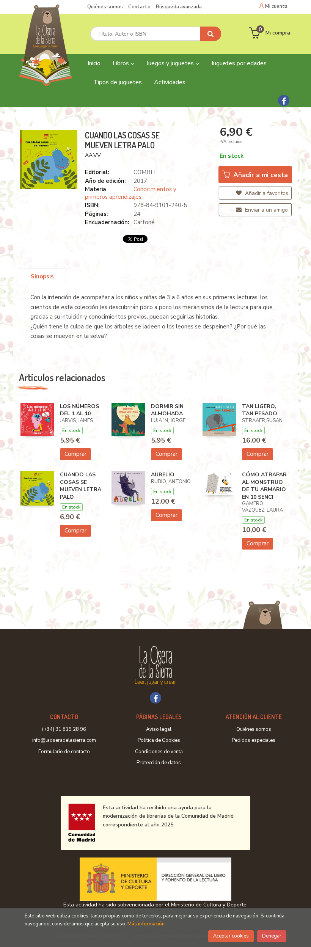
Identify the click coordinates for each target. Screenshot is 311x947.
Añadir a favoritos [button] (265, 193)
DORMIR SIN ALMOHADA (167, 410)
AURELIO (162, 474)
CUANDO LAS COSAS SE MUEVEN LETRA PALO (80, 486)
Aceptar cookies (231, 936)
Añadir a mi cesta (259, 174)
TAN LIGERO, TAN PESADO (259, 410)
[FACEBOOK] (283, 100)
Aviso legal (158, 729)
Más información (146, 923)
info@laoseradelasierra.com (64, 740)
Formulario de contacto (64, 751)
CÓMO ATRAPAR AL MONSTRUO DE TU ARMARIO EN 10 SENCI (264, 486)
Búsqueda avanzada (179, 6)
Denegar (271, 936)
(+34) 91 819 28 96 (64, 729)
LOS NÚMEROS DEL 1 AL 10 (79, 410)
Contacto (139, 6)
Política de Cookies (159, 740)
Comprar (75, 454)
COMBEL (145, 172)
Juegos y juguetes (170, 63)
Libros (121, 63)
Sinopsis (42, 276)
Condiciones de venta (159, 751)
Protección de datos (159, 762)
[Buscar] (210, 34)
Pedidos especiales (253, 740)
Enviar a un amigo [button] (265, 210)
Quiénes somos (105, 6)
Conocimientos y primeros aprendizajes (130, 193)
